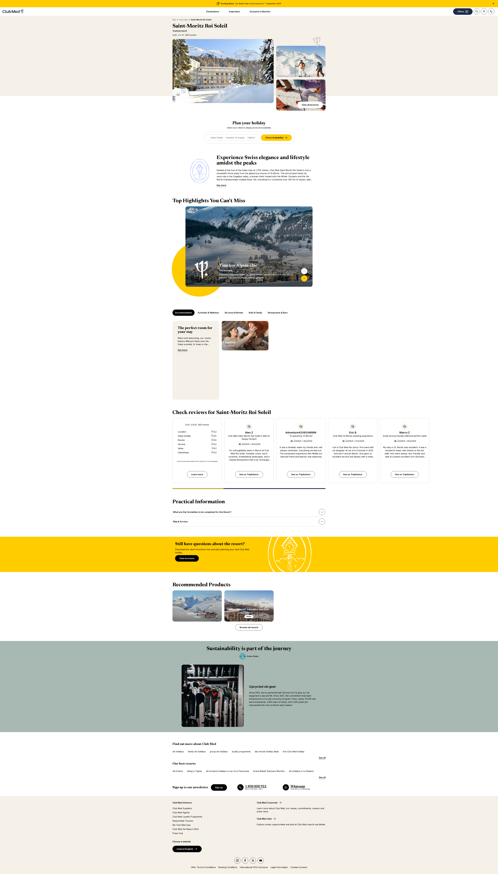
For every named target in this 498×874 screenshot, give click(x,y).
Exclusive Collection (260, 11)
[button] (223, 71)
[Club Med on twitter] (253, 860)
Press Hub (177, 833)
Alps (174, 20)
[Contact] (491, 11)
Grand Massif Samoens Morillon (269, 771)
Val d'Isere (177, 771)
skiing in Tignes (194, 771)
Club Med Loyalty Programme (187, 816)
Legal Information (279, 867)
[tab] (183, 313)
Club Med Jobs (264, 818)
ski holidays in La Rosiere (301, 771)
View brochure (187, 558)
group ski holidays (219, 751)
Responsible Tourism (182, 821)
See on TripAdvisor (249, 474)
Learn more (197, 474)
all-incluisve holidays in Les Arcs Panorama (227, 771)
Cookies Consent (298, 867)
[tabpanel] (249, 251)
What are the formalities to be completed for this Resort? (202, 513)
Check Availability (274, 137)
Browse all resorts (249, 627)
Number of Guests (235, 137)
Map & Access (180, 522)
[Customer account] (484, 11)
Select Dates (216, 137)
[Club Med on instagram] (237, 860)
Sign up (219, 787)
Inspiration (234, 11)
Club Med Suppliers (182, 808)
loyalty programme (241, 751)
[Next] (304, 278)
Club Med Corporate (267, 802)
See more (221, 185)
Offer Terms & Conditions (203, 867)
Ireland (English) (185, 849)
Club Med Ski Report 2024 (185, 829)
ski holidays (178, 751)
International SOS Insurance (254, 867)
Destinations (212, 11)
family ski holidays (197, 751)
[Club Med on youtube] (261, 860)
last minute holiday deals (267, 751)
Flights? (251, 137)
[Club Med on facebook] (245, 860)
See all (322, 757)
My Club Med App (181, 825)
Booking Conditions (227, 867)
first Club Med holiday (293, 751)
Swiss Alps (183, 20)
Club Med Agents (180, 812)
